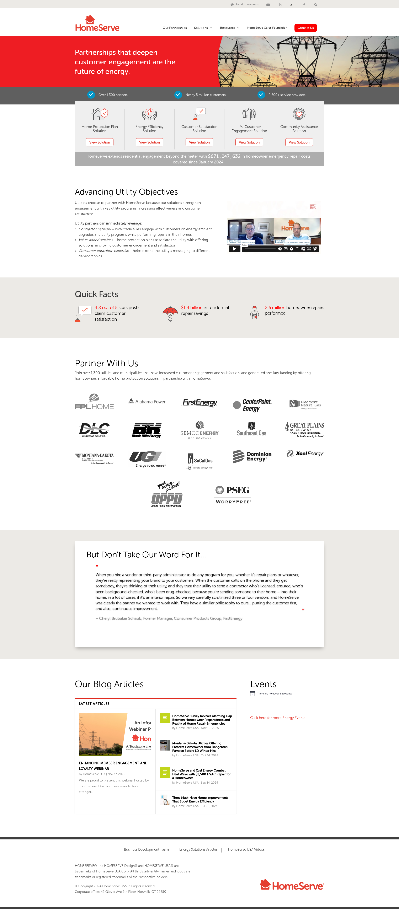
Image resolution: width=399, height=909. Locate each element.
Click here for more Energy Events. (278, 717)
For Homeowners (247, 4)
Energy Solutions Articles (198, 849)
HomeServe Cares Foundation (267, 27)
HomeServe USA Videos (246, 849)
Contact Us (306, 28)
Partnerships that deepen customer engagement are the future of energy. (125, 62)
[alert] (287, 693)
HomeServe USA (94, 774)
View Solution (99, 142)
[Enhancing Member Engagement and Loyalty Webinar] (115, 734)
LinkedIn (281, 4)
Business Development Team (146, 849)
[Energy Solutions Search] (315, 4)
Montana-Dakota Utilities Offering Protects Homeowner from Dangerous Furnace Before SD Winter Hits (200, 747)
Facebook (305, 4)
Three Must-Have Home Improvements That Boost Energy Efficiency (200, 799)
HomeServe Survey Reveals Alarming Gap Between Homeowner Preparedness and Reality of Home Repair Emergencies (202, 719)
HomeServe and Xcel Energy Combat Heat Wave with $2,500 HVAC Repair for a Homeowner (201, 774)
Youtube (268, 4)
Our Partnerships (175, 28)
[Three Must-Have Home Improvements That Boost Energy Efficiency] (165, 800)
